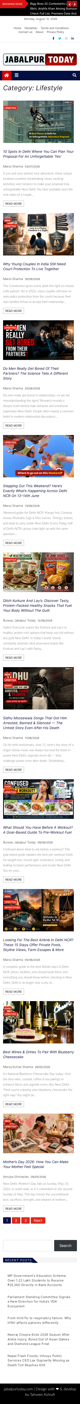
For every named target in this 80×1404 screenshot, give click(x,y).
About (39, 32)
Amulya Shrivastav (16, 1177)
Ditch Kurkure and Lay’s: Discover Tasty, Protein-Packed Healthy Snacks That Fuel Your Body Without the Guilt (37, 606)
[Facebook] (54, 38)
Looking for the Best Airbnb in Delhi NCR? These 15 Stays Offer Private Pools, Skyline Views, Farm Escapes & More (38, 945)
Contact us (25, 32)
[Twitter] (60, 38)
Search (65, 1245)
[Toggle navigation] (16, 75)
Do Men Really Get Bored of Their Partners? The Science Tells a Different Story (35, 373)
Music (8, 685)
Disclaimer (31, 28)
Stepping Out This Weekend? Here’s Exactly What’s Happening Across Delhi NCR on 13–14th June (35, 491)
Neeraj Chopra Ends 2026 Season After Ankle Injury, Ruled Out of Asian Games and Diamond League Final (39, 1339)
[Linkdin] (72, 38)
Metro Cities (12, 907)
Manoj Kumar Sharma (18, 1067)
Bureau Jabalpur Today (19, 620)
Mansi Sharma (13, 166)
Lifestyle (10, 108)
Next (38, 1220)
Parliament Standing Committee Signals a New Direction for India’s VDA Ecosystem (39, 1301)
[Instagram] (66, 38)
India (7, 220)
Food (8, 786)
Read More (13, 203)
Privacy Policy (55, 32)
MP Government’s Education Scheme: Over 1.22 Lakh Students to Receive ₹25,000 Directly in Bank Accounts (37, 1280)
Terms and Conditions (55, 28)
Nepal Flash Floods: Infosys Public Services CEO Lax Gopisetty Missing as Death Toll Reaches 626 (39, 1360)
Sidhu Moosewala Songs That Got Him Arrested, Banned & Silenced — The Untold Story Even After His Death (35, 723)
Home (17, 28)
